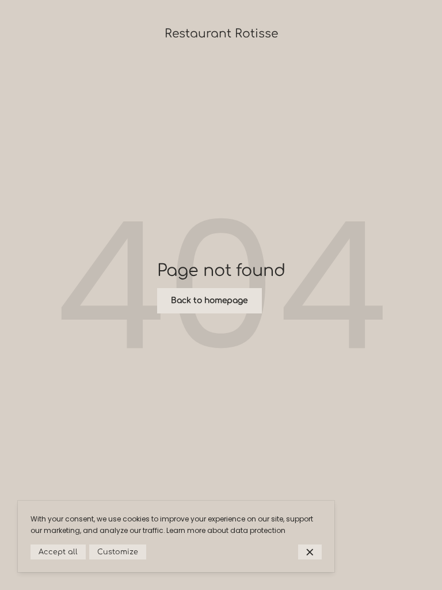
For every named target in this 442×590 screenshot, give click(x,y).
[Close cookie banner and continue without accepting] (310, 552)
